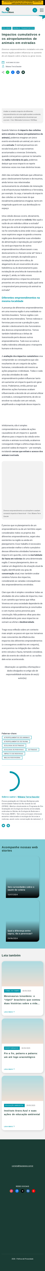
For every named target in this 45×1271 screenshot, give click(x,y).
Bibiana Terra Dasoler (28, 797)
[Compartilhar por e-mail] (23, 72)
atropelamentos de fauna (16, 741)
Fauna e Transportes (23, 28)
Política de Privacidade (25, 1259)
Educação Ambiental (14, 1105)
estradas (32, 749)
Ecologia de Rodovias (14, 749)
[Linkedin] (18, 72)
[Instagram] (11, 1191)
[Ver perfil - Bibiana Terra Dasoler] (11, 781)
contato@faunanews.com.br (22, 1166)
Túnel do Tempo (12, 991)
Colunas (6, 28)
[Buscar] (35, 10)
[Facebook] (13, 72)
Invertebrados (12, 1048)
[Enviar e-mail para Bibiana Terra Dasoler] (3, 827)
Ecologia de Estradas (14, 745)
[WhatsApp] (7, 72)
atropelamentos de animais (17, 737)
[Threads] (22, 1191)
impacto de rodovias (13, 753)
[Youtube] (33, 1191)
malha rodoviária (12, 757)
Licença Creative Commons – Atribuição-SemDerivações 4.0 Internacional (22, 1244)
